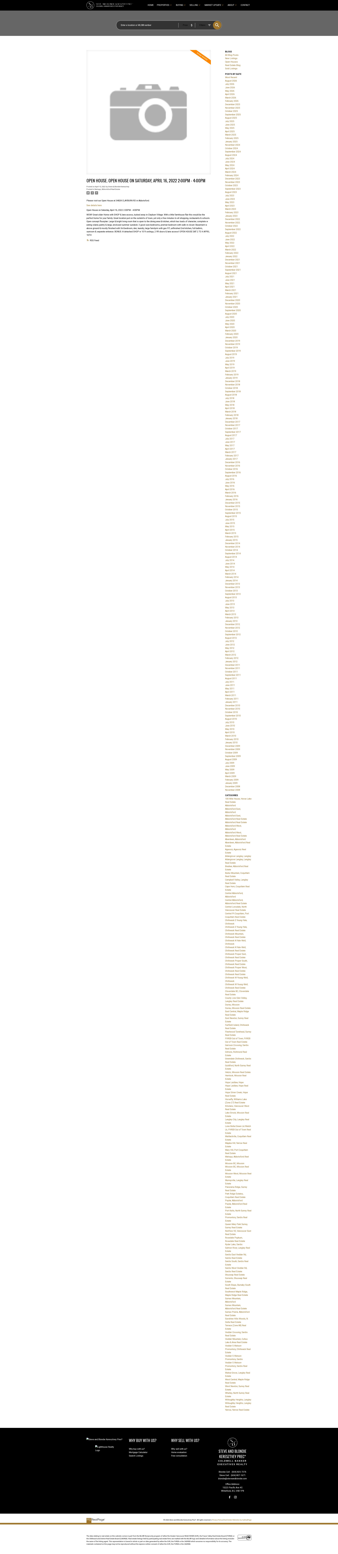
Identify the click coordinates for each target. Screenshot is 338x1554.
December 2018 (232, 381)
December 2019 (232, 341)
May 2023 (229, 202)
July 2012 (229, 641)
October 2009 (231, 752)
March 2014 (230, 574)
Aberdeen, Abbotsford (235, 839)
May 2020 (229, 324)
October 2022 (231, 226)
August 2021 (231, 273)
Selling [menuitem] (194, 5)
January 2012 (231, 661)
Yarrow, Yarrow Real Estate (237, 1410)
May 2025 (229, 128)
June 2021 (230, 280)
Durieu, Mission (232, 1004)
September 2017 (233, 432)
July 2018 (229, 398)
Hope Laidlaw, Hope (234, 1082)
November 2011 (232, 668)
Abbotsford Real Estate (236, 822)
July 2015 (229, 519)
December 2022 (232, 219)
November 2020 (232, 303)
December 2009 (232, 746)
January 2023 (231, 216)
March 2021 (230, 290)
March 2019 (230, 371)
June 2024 (230, 162)
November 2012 (232, 628)
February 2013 (231, 617)
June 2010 (230, 725)
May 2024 (229, 165)
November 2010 (232, 709)
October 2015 (231, 509)
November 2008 (232, 790)
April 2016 (230, 489)
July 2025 (229, 121)
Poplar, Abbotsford (234, 1200)
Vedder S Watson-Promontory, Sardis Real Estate (236, 1366)
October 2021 (231, 266)
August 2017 (231, 435)
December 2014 (232, 543)
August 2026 (231, 81)
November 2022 (232, 222)
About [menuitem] (231, 5)
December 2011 (232, 665)
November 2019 (232, 344)
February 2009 (231, 780)
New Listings (231, 58)
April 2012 (230, 651)
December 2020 (232, 300)
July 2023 (229, 195)
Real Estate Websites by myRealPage (238, 1520)
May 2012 (229, 648)
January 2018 (231, 418)
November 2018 (232, 384)
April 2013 (230, 611)
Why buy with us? (137, 1449)
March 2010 (230, 736)
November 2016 (232, 466)
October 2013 (231, 590)
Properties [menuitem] (163, 5)
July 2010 (229, 722)
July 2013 (229, 600)
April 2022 (230, 246)
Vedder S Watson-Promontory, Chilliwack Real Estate (238, 1349)
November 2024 (232, 145)
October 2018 (231, 388)
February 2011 (231, 699)
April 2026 (230, 94)
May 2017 (229, 445)
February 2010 (231, 739)
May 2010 (229, 729)
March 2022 (230, 249)
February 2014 (231, 577)
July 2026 (229, 84)
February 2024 (231, 175)
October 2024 (231, 148)
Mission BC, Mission (234, 1163)
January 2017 (231, 459)
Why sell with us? (179, 1449)
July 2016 (229, 479)
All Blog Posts (231, 55)
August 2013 (231, 597)
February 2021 (231, 293)
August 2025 (231, 118)
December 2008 (232, 786)
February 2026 (231, 101)
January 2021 (231, 297)
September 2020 (233, 310)
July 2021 (229, 276)
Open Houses (231, 62)
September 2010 (233, 715)
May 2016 (229, 486)
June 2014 (230, 563)
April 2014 (230, 570)
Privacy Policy (217, 1520)
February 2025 (231, 138)
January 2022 (231, 256)
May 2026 (229, 91)
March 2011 (230, 695)
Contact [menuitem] (245, 5)
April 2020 (230, 327)
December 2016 (232, 462)
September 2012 (233, 634)
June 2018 (230, 401)
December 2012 (232, 624)
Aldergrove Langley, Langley (238, 856)
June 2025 (230, 124)
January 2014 (231, 580)
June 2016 (230, 482)
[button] (229, 1497)
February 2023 (231, 212)
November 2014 (232, 547)
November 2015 (232, 506)
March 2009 (230, 776)
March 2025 (230, 135)
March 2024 (230, 172)
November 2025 (232, 108)
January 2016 (231, 499)
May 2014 (229, 567)
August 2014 (231, 557)
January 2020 (231, 337)
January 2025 (231, 141)
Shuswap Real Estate (235, 1275)
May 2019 (229, 364)
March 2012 (230, 655)
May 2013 (229, 607)
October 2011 (231, 671)
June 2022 (230, 239)
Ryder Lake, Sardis (233, 1244)
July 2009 (229, 763)
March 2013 (230, 614)
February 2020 (231, 334)
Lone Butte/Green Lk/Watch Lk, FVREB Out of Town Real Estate (238, 1129)
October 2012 (231, 631)
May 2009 (229, 769)
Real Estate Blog (232, 65)
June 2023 (230, 199)
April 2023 (230, 205)
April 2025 (230, 131)
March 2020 (230, 330)
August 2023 (231, 192)
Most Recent (231, 77)
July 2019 (229, 357)
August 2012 (231, 638)
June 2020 (230, 320)
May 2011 (229, 688)
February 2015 (231, 536)
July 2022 (229, 236)
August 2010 (231, 719)
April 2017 (230, 449)
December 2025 (232, 104)
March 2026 (230, 97)
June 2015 (230, 523)
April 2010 (230, 732)
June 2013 (230, 604)
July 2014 (229, 560)
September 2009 (233, 756)
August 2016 (231, 476)
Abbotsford (230, 805)
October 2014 (231, 550)
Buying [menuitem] (179, 5)
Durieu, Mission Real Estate (238, 1008)
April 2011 (230, 692)
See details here (94, 205)
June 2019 (230, 361)
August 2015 (231, 516)
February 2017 (231, 455)
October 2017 (231, 428)
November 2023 (232, 182)
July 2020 (229, 317)
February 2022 (231, 253)
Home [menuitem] (151, 5)
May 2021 (229, 283)
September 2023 (233, 189)
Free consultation (179, 1456)
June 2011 (230, 685)
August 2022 (231, 233)
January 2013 (231, 621)
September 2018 (233, 391)
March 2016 (230, 492)
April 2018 (230, 408)
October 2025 (231, 111)
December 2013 (232, 584)
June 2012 (230, 644)
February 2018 (231, 415)
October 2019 (231, 347)
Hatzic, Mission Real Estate (238, 1072)
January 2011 (231, 702)
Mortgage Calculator (138, 1452)
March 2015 (230, 533)
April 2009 (230, 773)
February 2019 (231, 374)
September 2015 (233, 513)
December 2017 (232, 422)
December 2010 (232, 705)
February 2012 (231, 658)
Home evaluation (179, 1452)
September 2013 (233, 594)
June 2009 (230, 766)
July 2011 (229, 682)
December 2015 (232, 503)
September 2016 (233, 472)
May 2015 (229, 526)
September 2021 (233, 270)
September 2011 (233, 675)
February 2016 (231, 496)
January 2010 (231, 742)
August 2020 (231, 314)
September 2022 (233, 229)
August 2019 (231, 354)
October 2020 (231, 307)
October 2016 (231, 469)
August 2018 (231, 395)
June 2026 (230, 87)
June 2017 (230, 442)
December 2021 (232, 259)
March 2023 (230, 209)
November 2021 (232, 263)
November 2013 (232, 587)
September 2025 (233, 114)
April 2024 (230, 168)
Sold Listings (231, 68)
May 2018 (229, 405)
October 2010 (231, 712)
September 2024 (233, 151)
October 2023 (231, 185)
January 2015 (231, 540)
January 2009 (231, 783)
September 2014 (233, 553)
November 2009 (232, 749)
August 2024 (231, 155)
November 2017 (232, 425)
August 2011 (231, 678)
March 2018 (230, 411)
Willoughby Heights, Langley (238, 1399)
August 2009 (231, 759)
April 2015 (230, 530)
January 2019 (231, 378)
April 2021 (230, 286)
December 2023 (232, 178)
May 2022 (229, 243)
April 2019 (230, 368)
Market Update (213, 5)
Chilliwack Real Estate (235, 974)
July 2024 (229, 158)
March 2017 (230, 452)
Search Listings (136, 1456)
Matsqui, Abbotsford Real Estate (107, 189)
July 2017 (229, 438)
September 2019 (233, 351)
